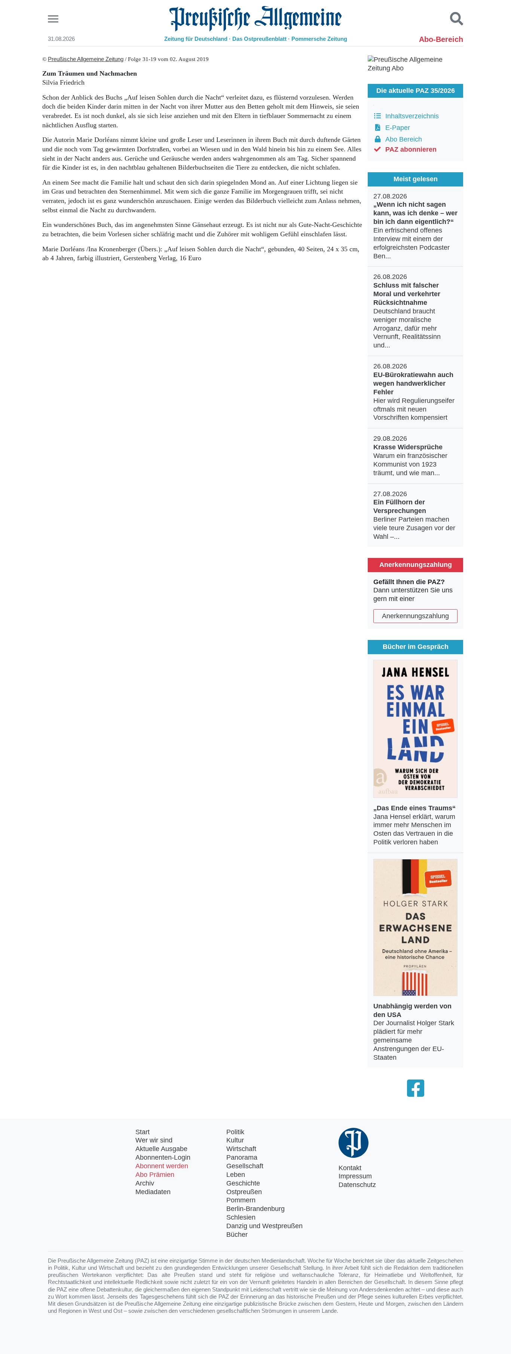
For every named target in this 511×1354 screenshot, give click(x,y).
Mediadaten (153, 1192)
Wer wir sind (153, 1140)
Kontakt (350, 1168)
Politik (235, 1132)
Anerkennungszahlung (415, 616)
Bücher (237, 1234)
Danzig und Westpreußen (264, 1226)
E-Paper (396, 127)
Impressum (355, 1176)
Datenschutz (357, 1184)
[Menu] (54, 19)
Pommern (241, 1200)
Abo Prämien (154, 1174)
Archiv (144, 1183)
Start (142, 1132)
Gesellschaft (244, 1166)
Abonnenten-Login (162, 1157)
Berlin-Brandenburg (255, 1208)
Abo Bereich (402, 139)
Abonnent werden (161, 1166)
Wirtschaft (241, 1149)
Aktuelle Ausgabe (161, 1149)
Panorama (241, 1157)
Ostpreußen (244, 1192)
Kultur (235, 1140)
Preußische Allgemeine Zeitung (85, 59)
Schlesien (241, 1217)
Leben (235, 1174)
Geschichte (243, 1183)
